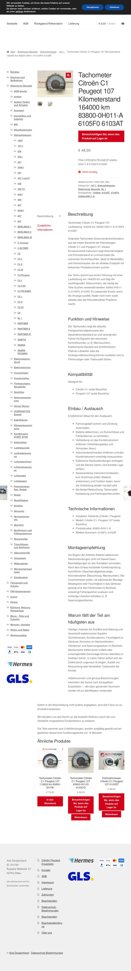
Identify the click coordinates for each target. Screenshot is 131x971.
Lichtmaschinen (22, 461)
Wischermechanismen (23, 570)
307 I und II (24, 178)
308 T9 (21, 189)
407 (19, 205)
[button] (68, 75)
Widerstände (21, 563)
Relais (17, 494)
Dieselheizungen (23, 129)
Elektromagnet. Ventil (22, 360)
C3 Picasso (24, 275)
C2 (19, 253)
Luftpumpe (20, 475)
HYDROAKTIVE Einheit (22, 413)
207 (19, 162)
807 (19, 221)
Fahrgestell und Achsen (19, 584)
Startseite (12, 23)
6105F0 (115, 192)
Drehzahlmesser (48, 51)
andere (17, 96)
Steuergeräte (21, 538)
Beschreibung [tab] (45, 216)
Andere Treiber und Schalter (22, 103)
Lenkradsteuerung (22, 455)
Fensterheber (21, 372)
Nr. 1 (103, 189)
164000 (96, 192)
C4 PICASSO (24, 291)
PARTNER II (24, 328)
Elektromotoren (22, 367)
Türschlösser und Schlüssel (22, 546)
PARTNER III (24, 334)
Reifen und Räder (19, 629)
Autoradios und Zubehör (22, 117)
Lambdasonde (22, 447)
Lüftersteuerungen (23, 468)
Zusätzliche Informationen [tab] (45, 227)
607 (19, 215)
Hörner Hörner (21, 406)
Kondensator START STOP (21, 435)
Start (12, 51)
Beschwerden (49, 901)
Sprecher (19, 524)
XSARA (21, 345)
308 (19, 183)
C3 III (20, 269)
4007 (20, 194)
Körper (14, 602)
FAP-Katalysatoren (20, 591)
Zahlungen (48, 894)
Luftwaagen (20, 481)
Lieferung (73, 23)
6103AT (106, 192)
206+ (20, 156)
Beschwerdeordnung (52, 924)
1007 (20, 140)
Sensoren (19, 511)
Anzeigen (19, 110)
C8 (19, 312)
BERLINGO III (25, 237)
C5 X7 (21, 307)
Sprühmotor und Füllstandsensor (23, 532)
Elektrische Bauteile (28, 51)
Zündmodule (21, 577)
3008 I (21, 167)
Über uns (47, 932)
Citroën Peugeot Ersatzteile (51, 862)
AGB (25, 23)
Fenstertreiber (21, 378)
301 (19, 172)
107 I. (62, 51)
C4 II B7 (22, 285)
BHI (16, 124)
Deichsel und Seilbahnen (17, 79)
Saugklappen (21, 500)
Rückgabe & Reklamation (48, 23)
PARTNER (23, 323)
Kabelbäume (20, 419)
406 (19, 199)
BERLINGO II (24, 231)
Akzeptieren (93, 7)
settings (19, 11)
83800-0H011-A (86, 196)
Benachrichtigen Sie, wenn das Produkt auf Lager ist (100, 136)
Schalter (18, 505)
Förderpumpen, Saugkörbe (22, 385)
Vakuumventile (22, 552)
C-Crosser (23, 242)
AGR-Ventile (20, 91)
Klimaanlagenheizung (23, 427)
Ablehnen (114, 7)
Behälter (14, 71)
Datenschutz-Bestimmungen (50, 908)
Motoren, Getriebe (20, 624)
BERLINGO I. (24, 226)
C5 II (20, 301)
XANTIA (22, 339)
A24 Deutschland (19, 953)
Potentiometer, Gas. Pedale (22, 488)
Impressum (48, 882)
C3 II (20, 264)
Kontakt (46, 870)
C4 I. (20, 280)
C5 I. (20, 296)
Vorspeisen (20, 558)
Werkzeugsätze (18, 635)
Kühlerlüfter (20, 442)
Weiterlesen (80, 817)
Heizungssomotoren (22, 399)
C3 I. (20, 258)
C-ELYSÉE (23, 248)
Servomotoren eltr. (21, 518)
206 (19, 151)
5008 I (21, 210)
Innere (13, 596)
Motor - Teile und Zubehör (19, 617)
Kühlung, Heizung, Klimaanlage (20, 609)
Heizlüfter (19, 392)
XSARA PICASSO (22, 352)
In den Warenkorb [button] (50, 801)
